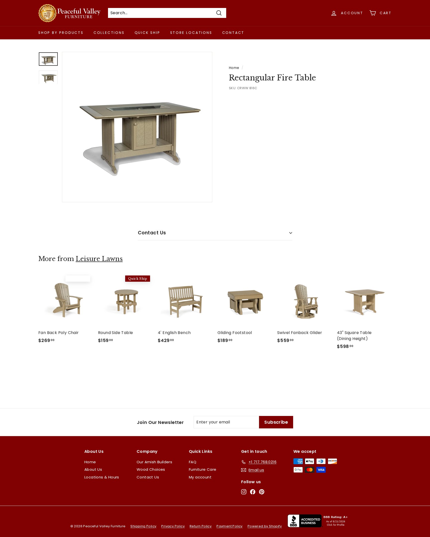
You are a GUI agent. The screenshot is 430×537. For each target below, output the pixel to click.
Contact (233, 32)
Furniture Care (202, 469)
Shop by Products (61, 32)
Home (234, 68)
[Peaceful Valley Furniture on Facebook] (252, 491)
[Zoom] (137, 127)
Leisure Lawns (99, 259)
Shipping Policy (143, 526)
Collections (109, 32)
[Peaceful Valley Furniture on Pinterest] (261, 491)
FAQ (192, 462)
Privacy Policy (173, 526)
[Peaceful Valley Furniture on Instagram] (243, 491)
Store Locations (191, 32)
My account (200, 477)
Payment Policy (229, 526)
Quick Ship (147, 32)
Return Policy (201, 526)
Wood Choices (151, 469)
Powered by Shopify (265, 526)
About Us (93, 469)
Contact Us (152, 232)
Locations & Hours (101, 477)
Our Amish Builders (154, 462)
